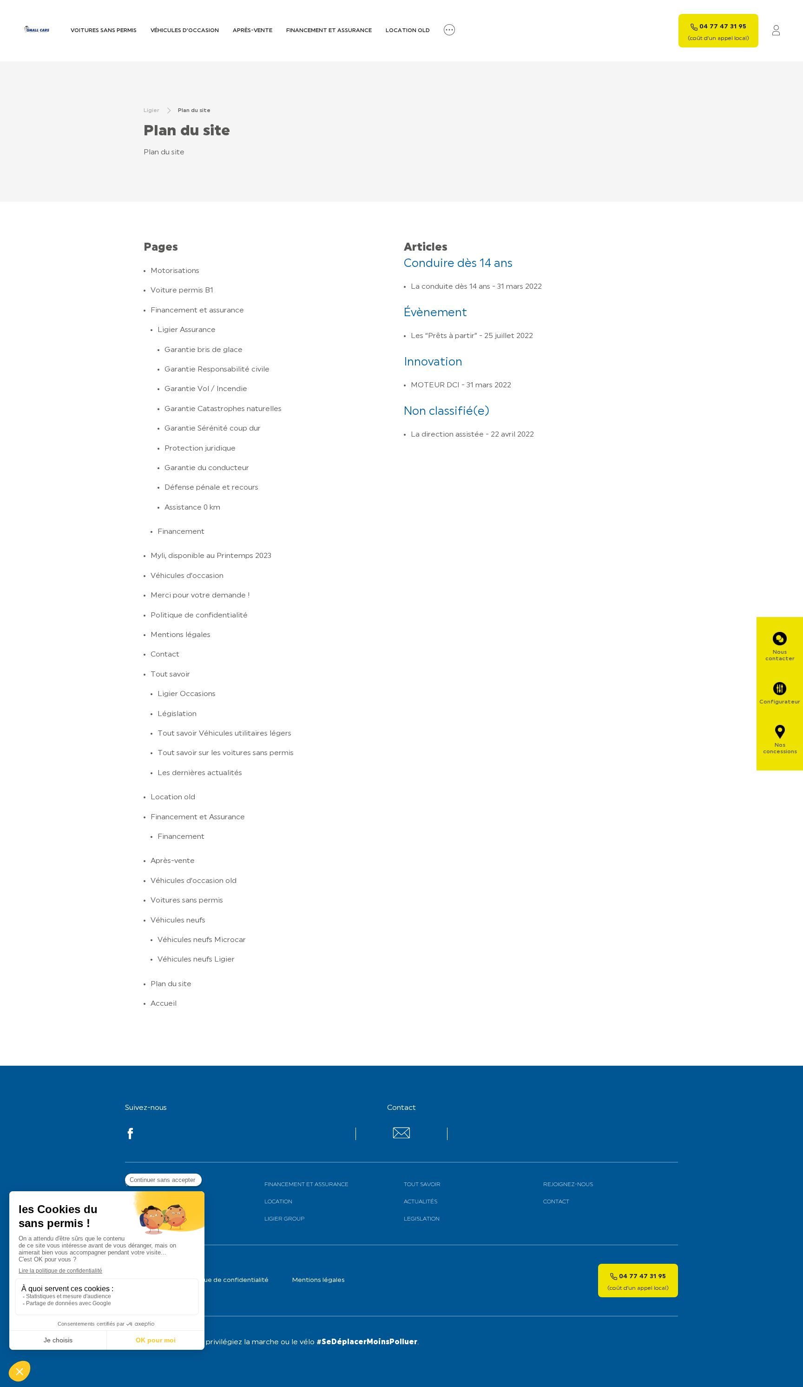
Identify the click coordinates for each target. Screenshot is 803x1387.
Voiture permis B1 (182, 290)
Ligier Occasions (187, 694)
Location (278, 1202)
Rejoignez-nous (568, 1185)
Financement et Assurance (198, 817)
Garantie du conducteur (207, 468)
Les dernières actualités (200, 773)
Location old (408, 30)
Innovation (433, 362)
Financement (181, 532)
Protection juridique (200, 448)
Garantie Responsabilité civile (217, 369)
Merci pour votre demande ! (200, 595)
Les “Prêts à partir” (444, 336)
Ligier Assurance (187, 330)
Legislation (422, 1219)
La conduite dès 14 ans (450, 287)
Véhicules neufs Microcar (202, 940)
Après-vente (252, 30)
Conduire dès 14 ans (458, 264)
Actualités (420, 1202)
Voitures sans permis (104, 30)
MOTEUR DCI (435, 385)
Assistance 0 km (192, 507)
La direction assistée (447, 434)
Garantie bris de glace (204, 350)
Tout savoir (170, 674)
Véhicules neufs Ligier (196, 959)
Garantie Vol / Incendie (206, 389)
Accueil (164, 1004)
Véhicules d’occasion (185, 30)
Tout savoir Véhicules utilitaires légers (224, 733)
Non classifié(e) (446, 412)
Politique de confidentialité (199, 615)
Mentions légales (181, 635)
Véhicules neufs (178, 920)
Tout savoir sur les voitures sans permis (226, 753)
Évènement (435, 313)
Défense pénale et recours (211, 487)
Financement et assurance (329, 30)
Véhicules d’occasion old (194, 881)
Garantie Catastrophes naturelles (223, 409)
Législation (177, 714)
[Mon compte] (776, 31)
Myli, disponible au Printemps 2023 (211, 556)
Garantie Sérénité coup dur (213, 428)
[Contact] (401, 1136)
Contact (165, 654)
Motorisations (175, 271)
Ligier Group (284, 1219)
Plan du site (171, 984)
